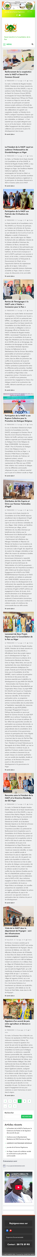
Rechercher (9, 1112)
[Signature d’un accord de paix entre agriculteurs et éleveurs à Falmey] (18, 1009)
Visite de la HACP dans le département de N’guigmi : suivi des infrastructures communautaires (18, 932)
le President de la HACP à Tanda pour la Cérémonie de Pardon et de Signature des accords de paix (19, 1130)
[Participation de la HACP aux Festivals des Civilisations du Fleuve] (18, 199)
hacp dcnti (10, 940)
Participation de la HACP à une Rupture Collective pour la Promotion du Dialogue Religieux (18, 418)
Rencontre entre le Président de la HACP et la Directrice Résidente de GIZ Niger (19, 798)
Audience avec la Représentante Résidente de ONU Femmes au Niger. (19, 1138)
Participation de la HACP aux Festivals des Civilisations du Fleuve (17, 214)
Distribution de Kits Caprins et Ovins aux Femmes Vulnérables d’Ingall (17, 504)
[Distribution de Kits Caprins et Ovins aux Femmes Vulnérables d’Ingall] (18, 489)
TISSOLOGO (10, 81)
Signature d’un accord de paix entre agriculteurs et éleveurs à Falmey (17, 1024)
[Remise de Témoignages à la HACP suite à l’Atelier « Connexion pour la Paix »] (18, 289)
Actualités (8, 68)
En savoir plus (9, 134)
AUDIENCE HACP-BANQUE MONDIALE (19, 1143)
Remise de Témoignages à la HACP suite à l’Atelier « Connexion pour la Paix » (16, 304)
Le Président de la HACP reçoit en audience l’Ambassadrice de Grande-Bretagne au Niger (19, 150)
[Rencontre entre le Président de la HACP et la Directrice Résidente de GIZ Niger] (18, 783)
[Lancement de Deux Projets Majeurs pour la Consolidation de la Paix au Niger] (18, 622)
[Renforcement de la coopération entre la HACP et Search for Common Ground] (18, 60)
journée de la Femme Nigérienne (14, 12)
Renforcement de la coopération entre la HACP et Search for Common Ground (18, 74)
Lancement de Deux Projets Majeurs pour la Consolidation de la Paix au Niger (19, 637)
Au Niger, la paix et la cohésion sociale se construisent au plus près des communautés (19, 1153)
